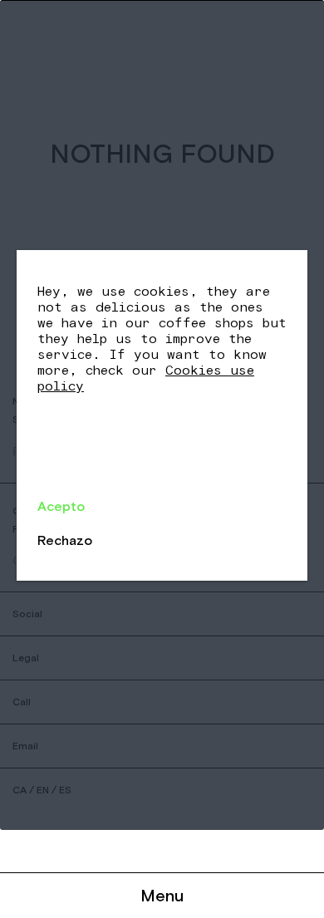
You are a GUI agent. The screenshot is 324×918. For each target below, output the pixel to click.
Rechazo (64, 540)
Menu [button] (162, 895)
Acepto (61, 506)
